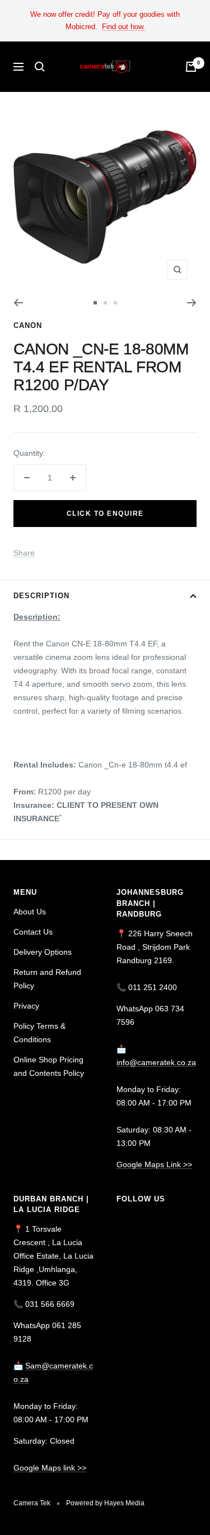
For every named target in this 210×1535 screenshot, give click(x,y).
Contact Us (33, 931)
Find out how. (123, 26)
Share (24, 552)
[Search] (40, 67)
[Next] (192, 303)
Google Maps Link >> (154, 1164)
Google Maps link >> (49, 1467)
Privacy (26, 1005)
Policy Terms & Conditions (39, 1032)
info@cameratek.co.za (156, 1062)
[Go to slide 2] (105, 302)
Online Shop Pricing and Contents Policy (48, 1066)
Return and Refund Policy (47, 979)
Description (41, 595)
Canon (27, 325)
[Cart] (191, 67)
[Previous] (18, 303)
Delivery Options (42, 951)
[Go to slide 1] (95, 302)
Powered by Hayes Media (105, 1503)
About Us (29, 911)
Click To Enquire (105, 513)
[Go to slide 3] (115, 302)
